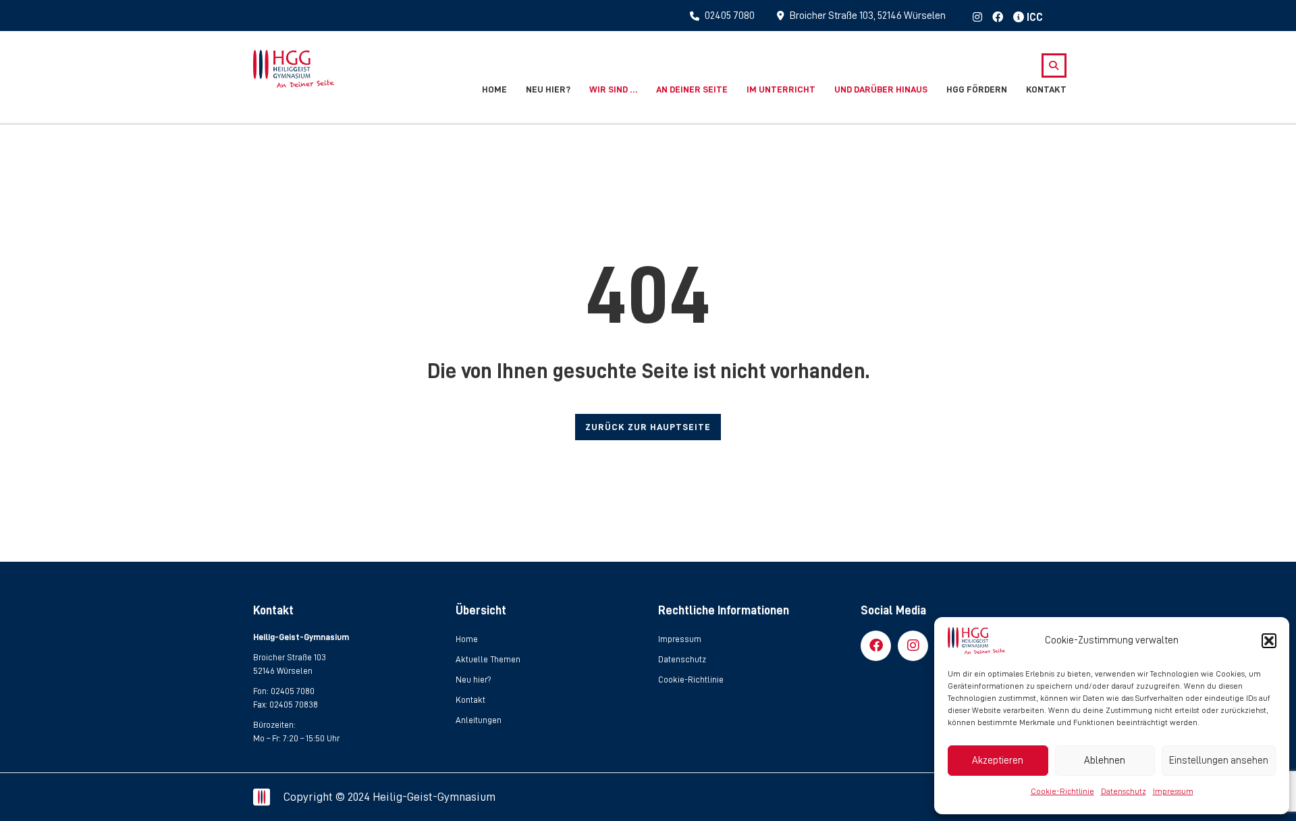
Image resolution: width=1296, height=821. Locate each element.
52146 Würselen (283, 670)
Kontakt (1046, 89)
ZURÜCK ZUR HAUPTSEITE (648, 426)
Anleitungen (479, 720)
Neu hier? (548, 89)
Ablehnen (1104, 761)
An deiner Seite (692, 89)
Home (494, 89)
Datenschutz (1123, 791)
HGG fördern (976, 89)
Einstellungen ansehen (1218, 761)
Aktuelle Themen (488, 659)
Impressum (1173, 791)
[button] (1269, 640)
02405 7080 (293, 691)
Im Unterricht (781, 89)
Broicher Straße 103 (289, 657)
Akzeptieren (997, 761)
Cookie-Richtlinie (1062, 791)
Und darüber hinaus (880, 89)
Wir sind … (613, 89)
